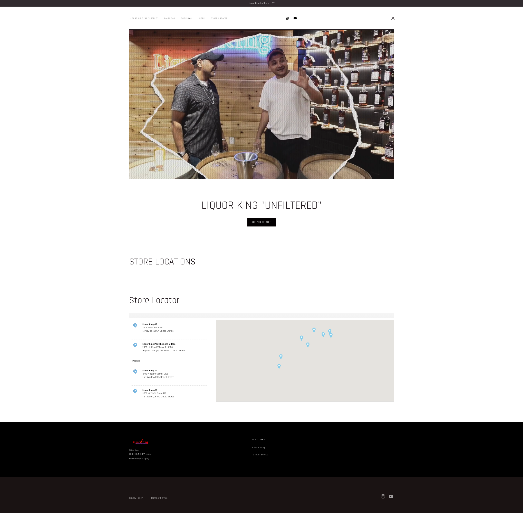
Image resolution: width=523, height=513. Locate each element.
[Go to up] (517, 507)
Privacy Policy (258, 447)
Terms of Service (260, 454)
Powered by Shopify (139, 458)
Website (136, 360)
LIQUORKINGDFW (137, 454)
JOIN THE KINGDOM (262, 222)
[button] (393, 18)
